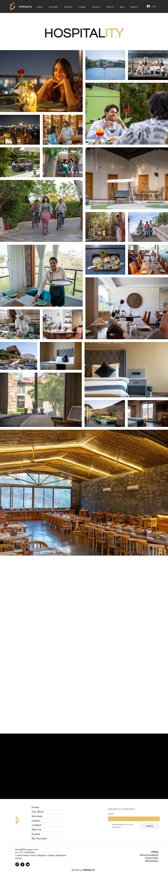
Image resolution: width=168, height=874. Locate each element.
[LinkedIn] (28, 864)
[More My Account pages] (47, 838)
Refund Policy (151, 860)
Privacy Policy (151, 857)
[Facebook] (22, 864)
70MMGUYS (25, 7)
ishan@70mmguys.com (26, 849)
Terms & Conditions (149, 854)
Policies (154, 851)
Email (111, 814)
